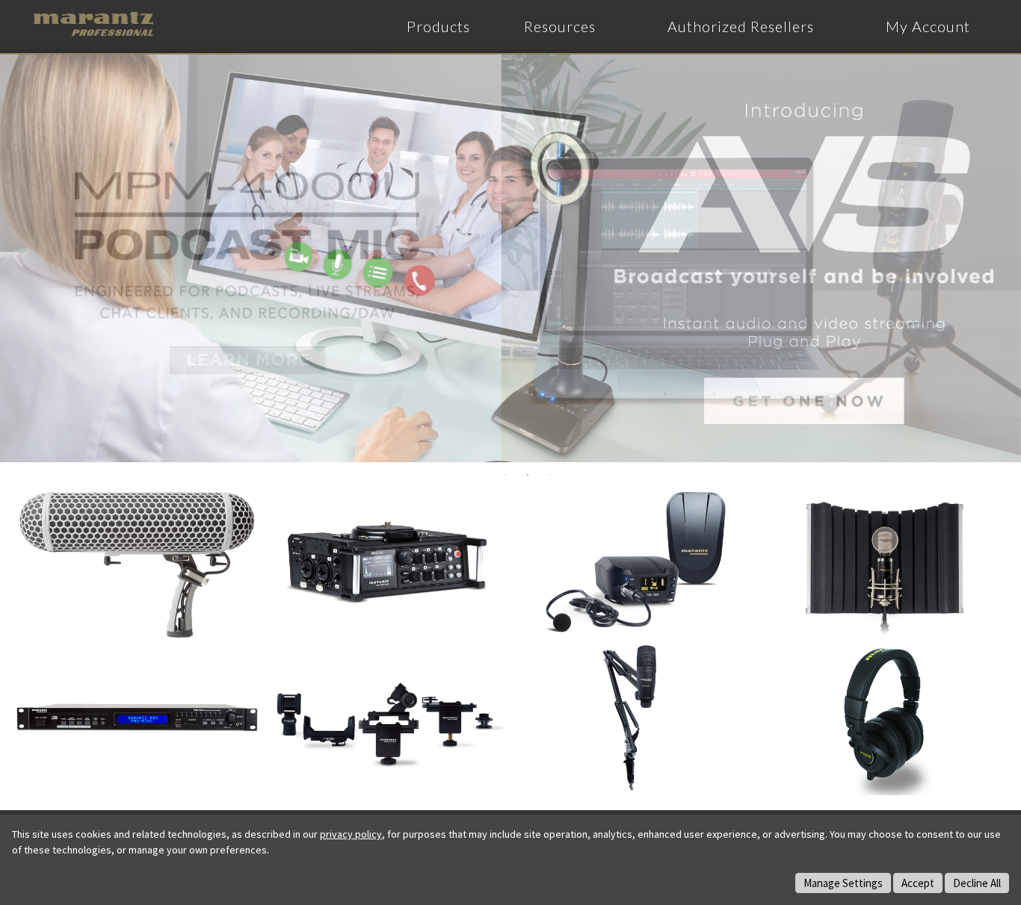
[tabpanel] (510, 258)
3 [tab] (550, 474)
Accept (917, 883)
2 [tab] (527, 474)
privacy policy (351, 834)
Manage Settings (843, 883)
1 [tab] (505, 474)
